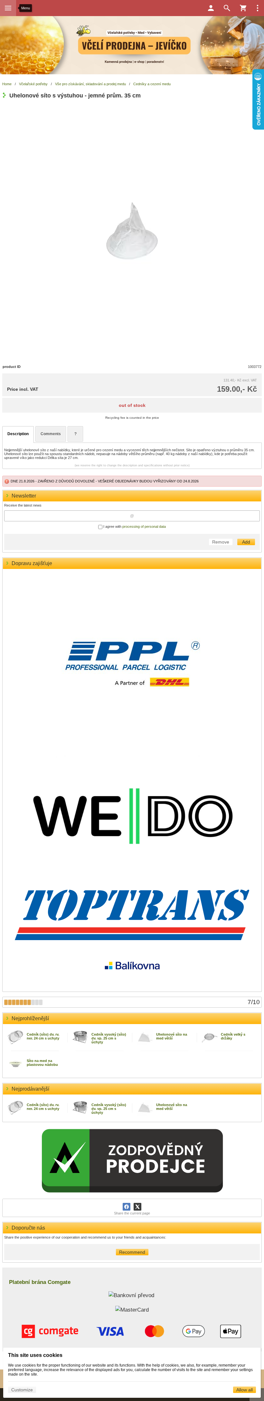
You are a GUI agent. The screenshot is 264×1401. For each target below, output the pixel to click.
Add (246, 542)
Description (18, 434)
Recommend (132, 1252)
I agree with (134, 526)
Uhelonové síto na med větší (171, 1036)
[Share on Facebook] (126, 1207)
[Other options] (257, 8)
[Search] (227, 8)
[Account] (211, 8)
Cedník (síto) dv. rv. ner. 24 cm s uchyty (43, 1036)
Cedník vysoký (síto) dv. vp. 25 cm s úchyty (108, 1038)
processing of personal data (144, 526)
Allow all (244, 1389)
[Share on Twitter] (137, 1207)
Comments (51, 434)
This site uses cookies (35, 1355)
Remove (220, 542)
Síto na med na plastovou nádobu (42, 1063)
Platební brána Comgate (40, 1282)
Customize (22, 1389)
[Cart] (243, 8)
